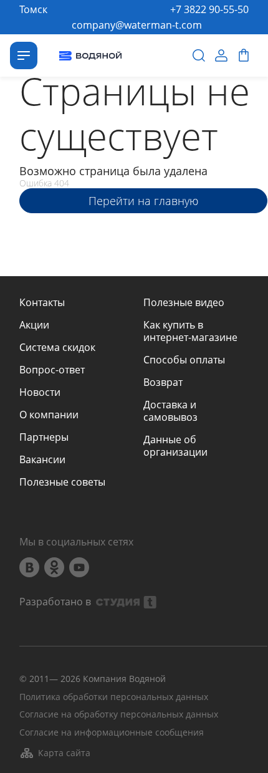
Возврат (163, 382)
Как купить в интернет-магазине (190, 331)
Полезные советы (62, 482)
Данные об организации (175, 445)
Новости (39, 392)
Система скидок (57, 347)
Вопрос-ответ (52, 369)
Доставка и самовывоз (170, 410)
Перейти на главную (143, 200)
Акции (34, 325)
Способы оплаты (184, 359)
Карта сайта (64, 753)
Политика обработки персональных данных (113, 697)
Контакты (42, 302)
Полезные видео (183, 302)
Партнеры (44, 437)
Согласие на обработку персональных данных (118, 714)
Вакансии (42, 459)
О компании (49, 414)
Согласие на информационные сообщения (111, 732)
